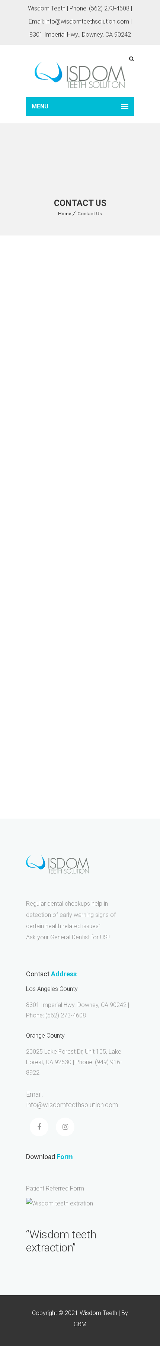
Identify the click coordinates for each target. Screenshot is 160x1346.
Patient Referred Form (55, 1188)
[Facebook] (41, 480)
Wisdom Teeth (49, 386)
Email (37, 638)
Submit (44, 734)
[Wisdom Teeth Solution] (80, 71)
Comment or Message (61, 669)
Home (64, 213)
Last (87, 624)
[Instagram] (67, 480)
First (32, 624)
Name (38, 599)
